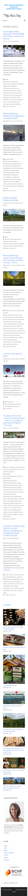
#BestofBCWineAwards (10, 481)
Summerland (6, 99)
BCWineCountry (12, 319)
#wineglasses (18, 95)
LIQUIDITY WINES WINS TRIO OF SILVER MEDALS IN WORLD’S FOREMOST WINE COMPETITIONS (14, 531)
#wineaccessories (8, 93)
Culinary (11, 467)
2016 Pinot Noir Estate (13, 583)
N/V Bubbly (16, 181)
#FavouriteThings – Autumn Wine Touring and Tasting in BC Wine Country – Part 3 (13, 259)
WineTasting (16, 104)
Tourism (13, 469)
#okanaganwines (8, 168)
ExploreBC (22, 243)
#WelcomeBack (7, 241)
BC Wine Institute (16, 487)
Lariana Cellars (7, 324)
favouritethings (7, 177)
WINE (5, 848)
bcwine (5, 406)
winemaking (20, 186)
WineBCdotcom (18, 512)
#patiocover (15, 88)
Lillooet (5, 501)
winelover (11, 471)
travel (10, 510)
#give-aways (17, 483)
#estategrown (15, 161)
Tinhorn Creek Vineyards (10, 340)
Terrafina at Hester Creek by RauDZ (13, 337)
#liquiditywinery (7, 163)
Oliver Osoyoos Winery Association (13, 328)
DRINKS (6, 857)
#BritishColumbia (8, 483)
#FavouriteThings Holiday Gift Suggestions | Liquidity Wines (13, 115)
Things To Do (7, 469)
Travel (18, 469)
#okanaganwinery (16, 166)
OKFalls (5, 184)
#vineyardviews (14, 170)
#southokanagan (18, 168)
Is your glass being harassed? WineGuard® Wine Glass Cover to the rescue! (13, 35)
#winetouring (19, 317)
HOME (5, 845)
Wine (11, 159)
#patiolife (6, 90)
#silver (22, 579)
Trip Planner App (17, 510)
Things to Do (7, 507)
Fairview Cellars (17, 322)
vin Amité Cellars (16, 342)
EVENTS (6, 855)
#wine (19, 90)
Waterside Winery (18, 246)
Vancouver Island (8, 512)
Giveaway (22, 467)
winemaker (13, 186)
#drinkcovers (7, 84)
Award (7, 467)
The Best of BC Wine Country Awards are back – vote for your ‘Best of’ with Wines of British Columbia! (14, 420)
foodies (16, 467)
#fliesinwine (6, 86)
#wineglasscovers (8, 95)
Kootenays (21, 498)
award (12, 588)
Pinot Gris (11, 184)
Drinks (6, 79)
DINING (6, 850)
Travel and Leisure (15, 310)
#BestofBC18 (7, 478)
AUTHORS (6, 860)
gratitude (10, 406)
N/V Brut (9, 181)
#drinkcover (14, 81)
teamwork (16, 406)
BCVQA (5, 319)
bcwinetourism (7, 489)
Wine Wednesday (11, 577)
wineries (5, 188)
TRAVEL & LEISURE (9, 852)
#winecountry (18, 93)
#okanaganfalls (15, 579)
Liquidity (13, 179)
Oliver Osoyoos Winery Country (12, 330)
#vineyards (6, 170)
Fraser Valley (6, 498)
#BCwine (7, 161)
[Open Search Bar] (24, 20)
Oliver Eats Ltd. (17, 326)
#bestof (20, 476)
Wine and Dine (9, 402)
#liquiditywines (17, 163)
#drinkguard (14, 84)
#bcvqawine (8, 315)
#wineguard (6, 97)
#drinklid (21, 84)
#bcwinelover (9, 404)
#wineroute (15, 175)
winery (11, 104)
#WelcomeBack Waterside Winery (11, 199)
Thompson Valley (16, 507)
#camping (8, 81)
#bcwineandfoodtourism (10, 476)
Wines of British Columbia (15, 514)
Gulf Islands (14, 498)
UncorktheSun (7, 342)
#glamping (13, 86)
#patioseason (13, 90)
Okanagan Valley (8, 246)
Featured (7, 159)
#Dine (20, 315)
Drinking (7, 310)
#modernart (6, 166)
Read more (7, 570)
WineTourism (14, 344)
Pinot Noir (17, 184)
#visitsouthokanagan (9, 172)
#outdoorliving (7, 88)
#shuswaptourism (16, 239)
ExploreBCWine (7, 496)
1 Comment (8, 408)
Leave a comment (10, 106)
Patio (19, 97)
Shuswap (10, 503)
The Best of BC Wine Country (15, 505)
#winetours (13, 97)
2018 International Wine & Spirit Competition (13, 586)
